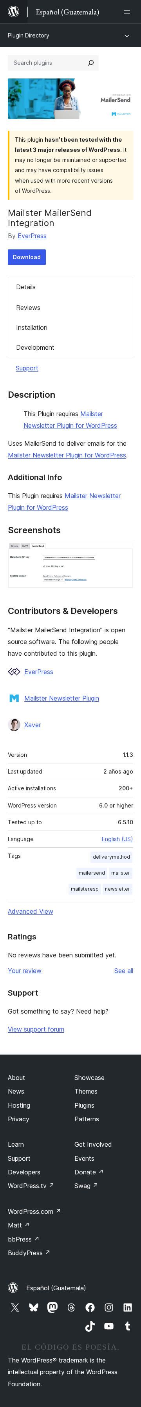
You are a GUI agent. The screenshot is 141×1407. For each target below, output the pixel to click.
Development (35, 347)
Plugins (84, 1105)
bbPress (24, 1239)
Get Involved (93, 1144)
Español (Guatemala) (56, 1288)
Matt (19, 1225)
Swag (86, 1186)
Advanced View (30, 911)
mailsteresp (85, 889)
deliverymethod (111, 857)
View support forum (36, 1029)
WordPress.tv (31, 1186)
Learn (16, 1144)
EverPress (32, 236)
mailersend (92, 873)
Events (84, 1158)
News (16, 1091)
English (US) (117, 839)
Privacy (18, 1119)
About (16, 1077)
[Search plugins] (91, 63)
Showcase (89, 1077)
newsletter (117, 889)
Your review (25, 971)
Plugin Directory (28, 35)
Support (27, 368)
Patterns (86, 1119)
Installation (31, 327)
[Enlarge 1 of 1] (123, 553)
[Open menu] (128, 11)
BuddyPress (29, 1253)
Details (26, 287)
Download (27, 257)
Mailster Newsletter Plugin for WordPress (67, 455)
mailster (120, 873)
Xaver (32, 725)
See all (123, 971)
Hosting (19, 1105)
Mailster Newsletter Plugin (61, 698)
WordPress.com (34, 1211)
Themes (86, 1091)
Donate (89, 1172)
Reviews (28, 307)
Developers (24, 1172)
